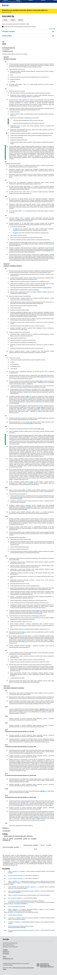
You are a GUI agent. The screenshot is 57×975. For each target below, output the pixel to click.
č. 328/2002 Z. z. (16, 909)
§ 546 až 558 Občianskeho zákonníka (24, 926)
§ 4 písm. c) (41, 381)
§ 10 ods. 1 (31, 423)
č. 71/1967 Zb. (14, 895)
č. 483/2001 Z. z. (15, 871)
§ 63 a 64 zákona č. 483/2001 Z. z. (15, 898)
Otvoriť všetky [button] (52, 28)
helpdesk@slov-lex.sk (8, 958)
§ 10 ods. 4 (18, 260)
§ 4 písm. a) (16, 229)
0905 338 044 (6, 953)
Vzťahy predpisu (7, 36)
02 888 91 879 (6, 951)
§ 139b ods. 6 (11, 917)
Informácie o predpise (8, 31)
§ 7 (9, 922)
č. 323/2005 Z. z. (43, 791)
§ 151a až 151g (11, 926)
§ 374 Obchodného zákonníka (15, 915)
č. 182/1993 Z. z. (33, 887)
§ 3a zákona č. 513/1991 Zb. (14, 901)
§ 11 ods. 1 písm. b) (40, 407)
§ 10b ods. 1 (48, 250)
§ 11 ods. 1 (46, 65)
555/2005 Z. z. (18, 922)
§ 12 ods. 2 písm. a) (47, 287)
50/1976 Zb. (24, 917)
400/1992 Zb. (43, 709)
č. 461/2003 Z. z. (10, 912)
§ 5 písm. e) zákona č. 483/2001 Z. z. (16, 875)
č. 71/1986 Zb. (18, 882)
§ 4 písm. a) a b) (20, 219)
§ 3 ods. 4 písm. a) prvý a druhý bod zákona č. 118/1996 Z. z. (21, 902)
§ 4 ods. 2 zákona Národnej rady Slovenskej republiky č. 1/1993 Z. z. (24, 930)
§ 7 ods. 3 (50, 805)
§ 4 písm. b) (15, 232)
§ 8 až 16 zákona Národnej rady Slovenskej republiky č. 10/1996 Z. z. (24, 891)
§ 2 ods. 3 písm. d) (20, 805)
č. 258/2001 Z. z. (16, 881)
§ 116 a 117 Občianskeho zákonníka (16, 906)
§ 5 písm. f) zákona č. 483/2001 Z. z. (16, 878)
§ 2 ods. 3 (36, 817)
